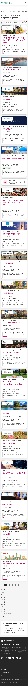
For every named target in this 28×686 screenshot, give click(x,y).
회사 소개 (3, 669)
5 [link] (17, 585)
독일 (2, 607)
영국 (2, 595)
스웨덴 (3, 602)
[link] (26, 585)
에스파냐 (3, 597)
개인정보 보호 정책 (10, 682)
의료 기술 (16, 22)
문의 (2, 675)
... (20, 585)
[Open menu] (25, 2)
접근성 (16, 682)
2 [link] (8, 585)
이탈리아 (3, 599)
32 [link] (23, 585)
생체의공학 (8, 22)
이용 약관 (3, 682)
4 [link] (14, 585)
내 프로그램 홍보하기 (6, 672)
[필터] (25, 22)
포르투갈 (3, 611)
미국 (2, 592)
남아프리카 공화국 (6, 614)
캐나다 (3, 604)
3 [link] (11, 585)
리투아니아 (4, 609)
